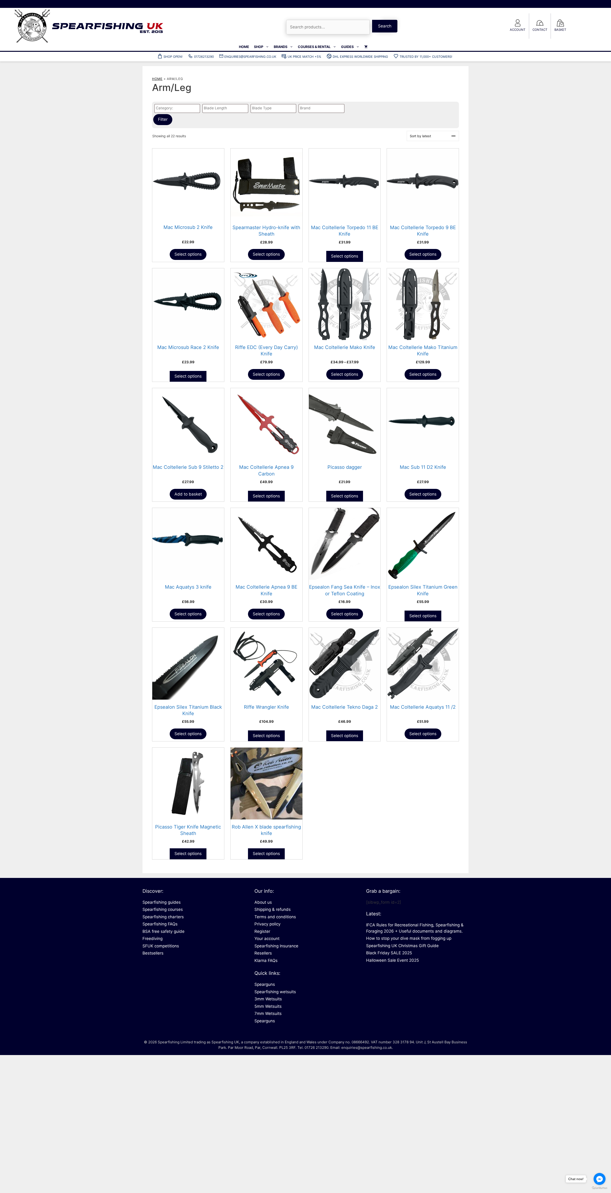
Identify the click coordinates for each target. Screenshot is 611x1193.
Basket (560, 30)
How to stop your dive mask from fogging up (408, 938)
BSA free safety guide (163, 931)
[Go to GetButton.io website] (599, 1188)
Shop (258, 47)
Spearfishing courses (162, 909)
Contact (539, 30)
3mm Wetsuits (268, 999)
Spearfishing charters (163, 916)
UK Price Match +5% (304, 56)
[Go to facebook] (600, 1179)
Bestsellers (152, 953)
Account (517, 30)
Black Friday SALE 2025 (389, 952)
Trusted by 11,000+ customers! (426, 56)
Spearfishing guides (161, 902)
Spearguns (264, 984)
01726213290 (204, 56)
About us (263, 902)
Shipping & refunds (272, 909)
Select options (188, 254)
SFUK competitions (160, 946)
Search (384, 26)
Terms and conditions (275, 916)
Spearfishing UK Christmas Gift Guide (402, 945)
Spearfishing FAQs (160, 924)
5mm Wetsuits (268, 1006)
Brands (280, 47)
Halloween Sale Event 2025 (392, 960)
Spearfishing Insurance (276, 946)
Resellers (263, 953)
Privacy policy (267, 924)
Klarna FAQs (266, 960)
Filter (163, 119)
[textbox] (178, 108)
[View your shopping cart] (366, 47)
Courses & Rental (314, 47)
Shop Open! (173, 56)
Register (262, 931)
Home (244, 47)
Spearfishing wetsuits (275, 991)
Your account (266, 938)
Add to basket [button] (188, 494)
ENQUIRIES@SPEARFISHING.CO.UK (250, 56)
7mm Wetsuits (268, 1013)
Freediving (152, 938)
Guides (347, 47)
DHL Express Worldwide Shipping (360, 56)
